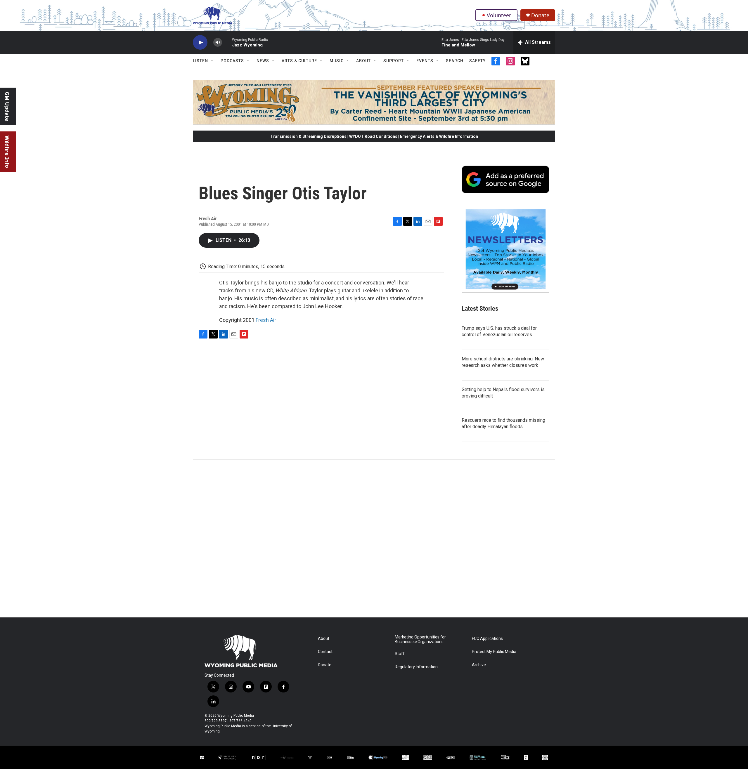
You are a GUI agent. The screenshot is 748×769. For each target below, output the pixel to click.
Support (393, 60)
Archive (479, 665)
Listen (200, 60)
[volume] (218, 42)
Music (337, 60)
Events (424, 60)
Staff (400, 654)
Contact (325, 652)
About (363, 60)
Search (454, 60)
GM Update (7, 106)
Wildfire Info (7, 152)
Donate (540, 15)
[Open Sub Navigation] (212, 60)
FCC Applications (487, 638)
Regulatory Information (416, 667)
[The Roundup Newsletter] (505, 248)
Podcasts (232, 60)
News (263, 60)
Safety (477, 60)
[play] (200, 42)
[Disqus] (374, 539)
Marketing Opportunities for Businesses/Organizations (420, 639)
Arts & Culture (299, 60)
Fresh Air (266, 320)
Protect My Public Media (494, 652)
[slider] (227, 42)
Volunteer (499, 15)
